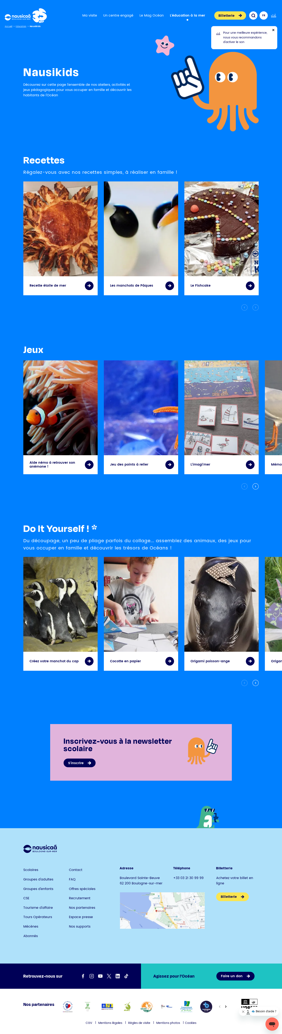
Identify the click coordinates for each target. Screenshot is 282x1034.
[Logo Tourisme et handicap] (107, 1006)
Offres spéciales (82, 889)
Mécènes (30, 926)
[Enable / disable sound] (273, 15)
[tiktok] (126, 976)
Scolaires (30, 870)
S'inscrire (76, 763)
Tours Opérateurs (37, 917)
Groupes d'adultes (38, 879)
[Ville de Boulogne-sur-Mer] (206, 1006)
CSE (26, 898)
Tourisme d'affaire (38, 907)
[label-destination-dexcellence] (67, 1006)
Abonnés (30, 936)
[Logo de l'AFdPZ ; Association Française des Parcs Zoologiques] (127, 1006)
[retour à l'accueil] (26, 15)
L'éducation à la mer (187, 15)
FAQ (72, 879)
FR (263, 16)
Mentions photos (168, 1023)
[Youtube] (100, 976)
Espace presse (81, 917)
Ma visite (89, 15)
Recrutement (79, 898)
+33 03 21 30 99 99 (188, 878)
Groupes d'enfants (38, 889)
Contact (75, 870)
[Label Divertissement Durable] (87, 1006)
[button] (255, 486)
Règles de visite (139, 1023)
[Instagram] (91, 976)
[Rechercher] (253, 15)
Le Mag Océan (152, 15)
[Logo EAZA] (146, 1006)
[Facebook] (83, 976)
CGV (89, 1023)
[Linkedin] (117, 976)
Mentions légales (110, 1023)
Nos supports (79, 926)
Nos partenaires (82, 907)
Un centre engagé (118, 15)
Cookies (190, 1023)
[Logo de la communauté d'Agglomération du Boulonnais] (186, 1006)
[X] (109, 976)
